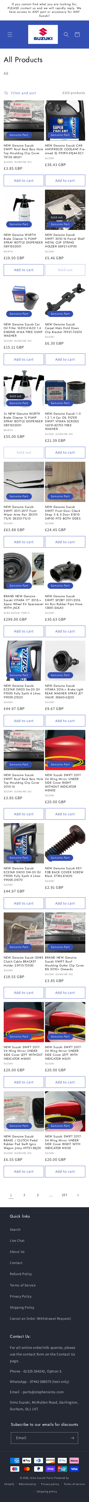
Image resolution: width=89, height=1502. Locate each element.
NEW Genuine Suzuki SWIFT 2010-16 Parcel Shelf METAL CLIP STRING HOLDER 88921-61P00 (65, 240)
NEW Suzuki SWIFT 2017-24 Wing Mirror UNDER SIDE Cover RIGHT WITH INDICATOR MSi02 (63, 1142)
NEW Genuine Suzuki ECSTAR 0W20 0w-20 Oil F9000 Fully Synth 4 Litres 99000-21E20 (22, 691)
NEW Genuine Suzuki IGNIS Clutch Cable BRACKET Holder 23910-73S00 (23, 961)
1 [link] (11, 1195)
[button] (9, 34)
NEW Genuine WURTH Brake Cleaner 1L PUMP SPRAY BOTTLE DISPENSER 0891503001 (23, 240)
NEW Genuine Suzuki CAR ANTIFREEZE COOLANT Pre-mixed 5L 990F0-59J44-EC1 (65, 149)
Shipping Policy (22, 1307)
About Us (17, 1251)
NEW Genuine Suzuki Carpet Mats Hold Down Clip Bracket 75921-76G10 (63, 328)
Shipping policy (47, 1491)
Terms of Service (23, 1285)
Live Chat (17, 1240)
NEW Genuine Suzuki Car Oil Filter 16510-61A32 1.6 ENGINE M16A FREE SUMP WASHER (23, 330)
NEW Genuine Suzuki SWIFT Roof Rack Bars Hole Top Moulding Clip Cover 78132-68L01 (23, 151)
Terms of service (74, 1484)
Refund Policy (21, 1274)
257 (64, 1195)
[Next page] (77, 1195)
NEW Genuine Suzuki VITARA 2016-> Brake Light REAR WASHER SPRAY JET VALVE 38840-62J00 (64, 691)
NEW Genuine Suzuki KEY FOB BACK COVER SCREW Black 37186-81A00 (64, 872)
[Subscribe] (72, 1438)
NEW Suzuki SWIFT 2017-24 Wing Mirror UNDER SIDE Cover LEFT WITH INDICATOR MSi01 (63, 1053)
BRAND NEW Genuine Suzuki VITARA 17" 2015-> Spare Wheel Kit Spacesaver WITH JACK (24, 602)
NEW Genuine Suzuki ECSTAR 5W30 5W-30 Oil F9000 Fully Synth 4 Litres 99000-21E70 (22, 874)
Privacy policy (50, 1484)
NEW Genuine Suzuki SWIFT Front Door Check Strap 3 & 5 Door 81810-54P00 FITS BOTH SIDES (63, 512)
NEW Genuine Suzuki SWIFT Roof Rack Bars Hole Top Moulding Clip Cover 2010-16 (23, 781)
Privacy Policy (20, 1296)
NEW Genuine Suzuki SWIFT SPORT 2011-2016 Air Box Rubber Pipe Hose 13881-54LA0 (63, 602)
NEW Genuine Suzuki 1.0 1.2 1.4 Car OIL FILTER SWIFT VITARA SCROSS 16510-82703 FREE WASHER (63, 421)
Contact (16, 1263)
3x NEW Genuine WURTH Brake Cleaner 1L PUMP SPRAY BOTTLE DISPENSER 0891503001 (23, 419)
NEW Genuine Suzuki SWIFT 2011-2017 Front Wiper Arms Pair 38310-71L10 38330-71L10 (21, 512)
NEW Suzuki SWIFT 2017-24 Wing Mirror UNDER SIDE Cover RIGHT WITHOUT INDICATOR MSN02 (63, 783)
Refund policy (27, 1484)
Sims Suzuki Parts (42, 1478)
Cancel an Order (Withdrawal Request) (40, 1318)
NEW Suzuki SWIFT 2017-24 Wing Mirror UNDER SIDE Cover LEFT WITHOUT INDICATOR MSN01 (23, 1053)
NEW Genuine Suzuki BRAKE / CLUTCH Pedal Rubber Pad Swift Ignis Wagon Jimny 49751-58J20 (22, 1142)
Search (15, 1229)
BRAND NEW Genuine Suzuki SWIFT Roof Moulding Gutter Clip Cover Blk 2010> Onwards (64, 963)
